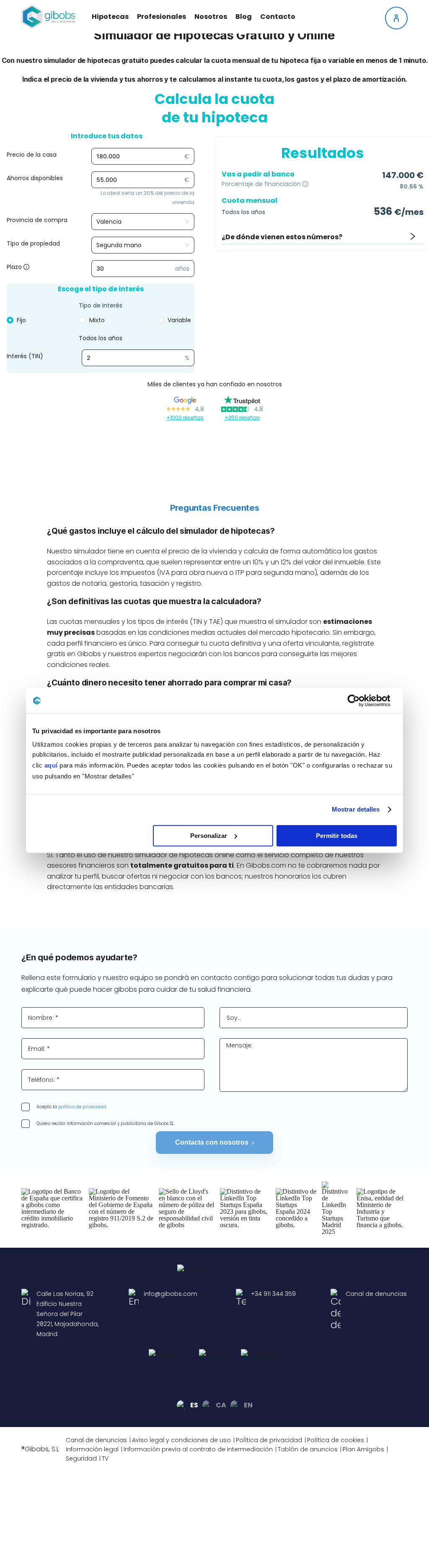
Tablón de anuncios (308, 1449)
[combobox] (314, 1017)
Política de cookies (335, 1440)
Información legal (92, 1449)
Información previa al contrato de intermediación (198, 1449)
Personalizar (208, 835)
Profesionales (161, 16)
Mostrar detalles (356, 809)
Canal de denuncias (96, 1440)
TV (105, 1458)
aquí (51, 765)
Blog (243, 16)
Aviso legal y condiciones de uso (181, 1440)
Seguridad (81, 1458)
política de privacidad (82, 1107)
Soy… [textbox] (234, 1018)
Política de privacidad (269, 1440)
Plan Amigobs (363, 1449)
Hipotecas (110, 16)
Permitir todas (336, 835)
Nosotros (210, 16)
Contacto (277, 16)
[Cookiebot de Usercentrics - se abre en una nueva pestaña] (360, 700)
